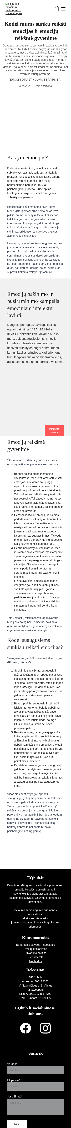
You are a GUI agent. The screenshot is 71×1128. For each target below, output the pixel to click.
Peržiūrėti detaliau (54, 430)
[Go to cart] (57, 9)
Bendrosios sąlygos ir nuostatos (35, 944)
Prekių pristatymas (35, 948)
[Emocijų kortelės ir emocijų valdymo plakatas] (35, 408)
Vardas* (12, 1063)
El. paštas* (13, 1080)
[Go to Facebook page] (25, 1028)
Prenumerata (35, 957)
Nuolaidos (35, 961)
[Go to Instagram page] (45, 1028)
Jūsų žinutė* (14, 1096)
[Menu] (63, 8)
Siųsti (17, 1124)
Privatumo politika (35, 953)
